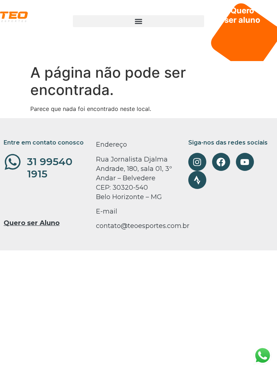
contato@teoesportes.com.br (142, 226)
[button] (138, 21)
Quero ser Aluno (32, 223)
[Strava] (197, 180)
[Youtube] (245, 162)
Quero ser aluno (242, 15)
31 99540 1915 (49, 167)
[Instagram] (197, 162)
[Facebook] (221, 162)
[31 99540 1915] (13, 162)
